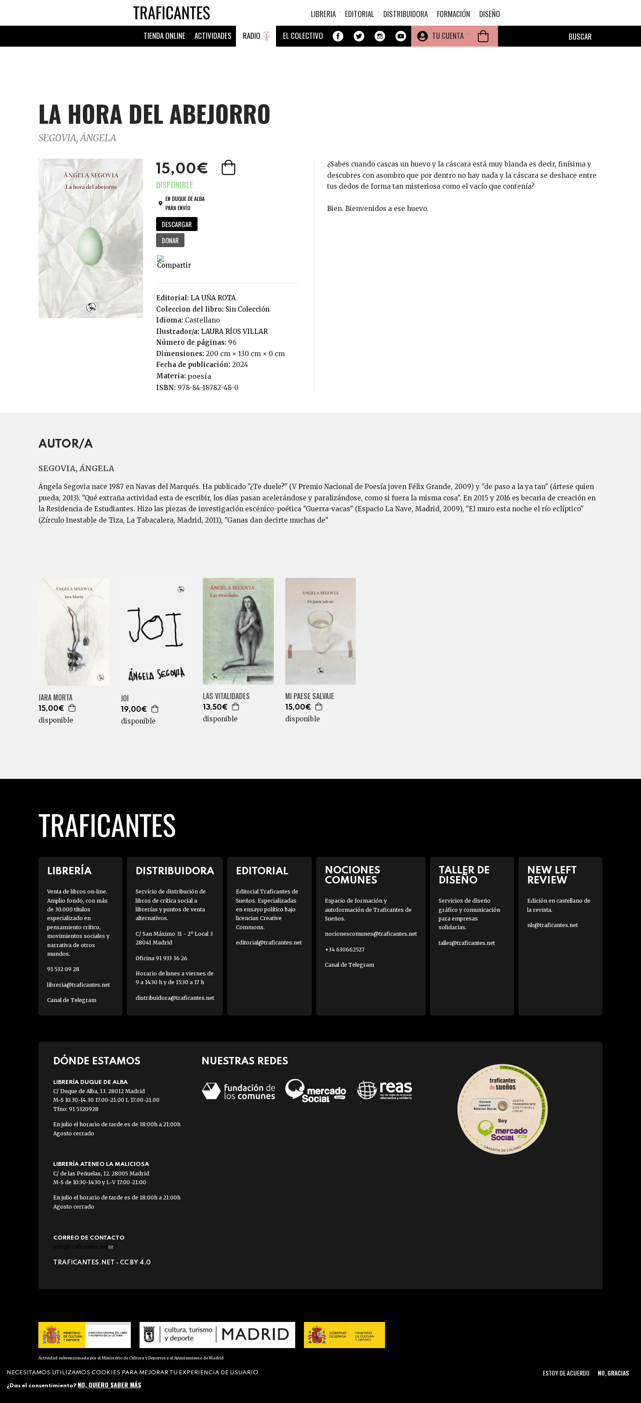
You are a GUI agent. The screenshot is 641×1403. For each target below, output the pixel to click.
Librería (69, 871)
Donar (170, 240)
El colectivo (303, 35)
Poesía (199, 376)
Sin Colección (247, 309)
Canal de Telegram (71, 1000)
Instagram (379, 36)
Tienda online (164, 35)
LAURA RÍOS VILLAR (234, 331)
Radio (251, 35)
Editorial (359, 13)
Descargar (177, 224)
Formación (453, 13)
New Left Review (552, 876)
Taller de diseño (464, 876)
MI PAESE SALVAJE (309, 696)
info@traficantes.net (83, 1246)
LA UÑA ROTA (213, 298)
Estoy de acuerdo (566, 1372)
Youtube (400, 36)
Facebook (337, 36)
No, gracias (613, 1372)
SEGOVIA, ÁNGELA (77, 138)
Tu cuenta (448, 35)
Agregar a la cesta (229, 167)
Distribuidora (405, 13)
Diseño (489, 13)
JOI (125, 698)
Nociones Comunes (352, 876)
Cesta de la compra (483, 36)
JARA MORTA (55, 697)
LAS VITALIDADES (226, 696)
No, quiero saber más (109, 1384)
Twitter (358, 36)
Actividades (213, 35)
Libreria (323, 13)
